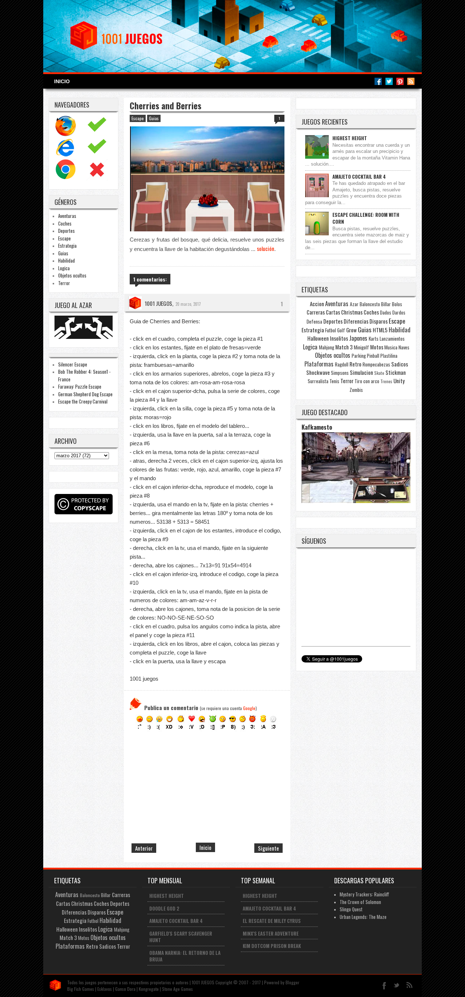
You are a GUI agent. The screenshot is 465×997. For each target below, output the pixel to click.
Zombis (356, 389)
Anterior (144, 848)
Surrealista (318, 381)
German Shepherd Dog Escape (85, 394)
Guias (63, 253)
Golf (341, 330)
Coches (65, 223)
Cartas (333, 312)
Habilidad (66, 260)
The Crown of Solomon (360, 901)
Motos (376, 347)
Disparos (378, 321)
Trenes (386, 381)
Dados (385, 312)
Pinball (373, 355)
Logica (64, 268)
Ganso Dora (125, 989)
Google (249, 708)
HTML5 (380, 330)
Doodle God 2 (164, 908)
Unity (399, 381)
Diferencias (356, 321)
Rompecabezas (376, 364)
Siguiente (268, 848)
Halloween (318, 338)
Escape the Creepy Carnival (83, 401)
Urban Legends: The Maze (363, 916)
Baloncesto (370, 304)
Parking (359, 355)
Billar (386, 304)
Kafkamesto (317, 426)
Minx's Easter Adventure (271, 933)
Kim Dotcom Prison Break (272, 945)
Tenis (334, 381)
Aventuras (67, 215)
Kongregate (149, 989)
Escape (64, 238)
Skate (379, 372)
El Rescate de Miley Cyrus (272, 920)
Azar (354, 304)
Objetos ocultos (72, 275)
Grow (351, 330)
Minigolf (361, 347)
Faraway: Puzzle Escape (79, 386)
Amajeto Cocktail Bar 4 (359, 176)
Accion (317, 304)
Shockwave (318, 372)
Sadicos (399, 364)
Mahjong (326, 347)
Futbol (330, 330)
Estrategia (67, 245)
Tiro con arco (367, 381)
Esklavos (104, 989)
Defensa (314, 321)
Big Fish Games (80, 989)
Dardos (398, 312)
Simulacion (361, 372)
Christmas (352, 312)
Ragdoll (341, 364)
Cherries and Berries (165, 106)
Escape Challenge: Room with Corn (365, 218)
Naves (404, 347)
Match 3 (344, 347)
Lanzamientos (392, 338)
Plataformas (318, 364)
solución (265, 248)
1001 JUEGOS (158, 303)
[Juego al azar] (84, 336)
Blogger (292, 982)
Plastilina (388, 355)
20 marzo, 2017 (188, 304)
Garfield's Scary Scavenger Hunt (180, 937)
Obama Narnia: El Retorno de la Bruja (185, 956)
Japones (358, 338)
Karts (374, 338)
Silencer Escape (72, 364)
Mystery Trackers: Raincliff (364, 894)
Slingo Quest (351, 909)
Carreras (316, 312)
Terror (64, 283)
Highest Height (349, 138)
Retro (355, 364)
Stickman (395, 372)
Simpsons (340, 372)
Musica (390, 347)
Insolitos (339, 338)
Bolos (397, 304)
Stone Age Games (177, 989)
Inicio (62, 81)
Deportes (66, 230)
